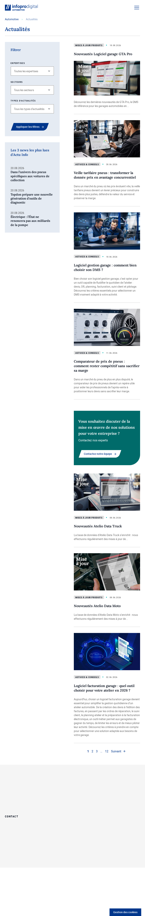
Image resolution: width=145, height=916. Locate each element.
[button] (32, 71)
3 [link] (97, 751)
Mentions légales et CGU (48, 859)
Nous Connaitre (119, 782)
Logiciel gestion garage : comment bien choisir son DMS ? (105, 267)
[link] (118, 751)
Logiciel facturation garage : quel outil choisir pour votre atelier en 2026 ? (104, 688)
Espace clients (118, 792)
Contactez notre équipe (98, 454)
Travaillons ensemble (88, 782)
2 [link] (92, 751)
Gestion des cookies (125, 912)
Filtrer (16, 50)
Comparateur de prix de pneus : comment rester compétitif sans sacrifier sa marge (107, 366)
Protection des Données (45, 855)
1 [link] (88, 751)
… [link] (101, 751)
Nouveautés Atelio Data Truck (98, 526)
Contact (11, 816)
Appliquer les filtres (27, 126)
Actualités (115, 802)
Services (79, 802)
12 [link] (106, 751)
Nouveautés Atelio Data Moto (97, 606)
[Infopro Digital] (18, 856)
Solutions (80, 792)
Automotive (12, 19)
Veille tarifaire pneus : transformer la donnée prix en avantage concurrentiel (105, 175)
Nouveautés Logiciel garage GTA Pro (103, 54)
